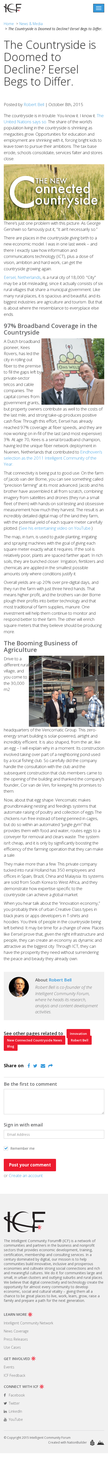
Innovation (78, 1033)
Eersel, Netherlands (22, 277)
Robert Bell (34, 104)
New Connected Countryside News (34, 1040)
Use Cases (12, 1347)
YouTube (15, 1419)
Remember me (22, 1148)
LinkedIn (15, 1411)
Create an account (26, 1175)
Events (9, 1367)
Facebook (16, 1395)
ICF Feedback (14, 1375)
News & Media (31, 23)
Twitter (14, 1403)
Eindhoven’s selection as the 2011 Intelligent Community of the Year (53, 458)
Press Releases (16, 1339)
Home (9, 23)
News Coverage (16, 1331)
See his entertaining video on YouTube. (55, 528)
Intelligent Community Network (28, 1323)
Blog (10, 1046)
